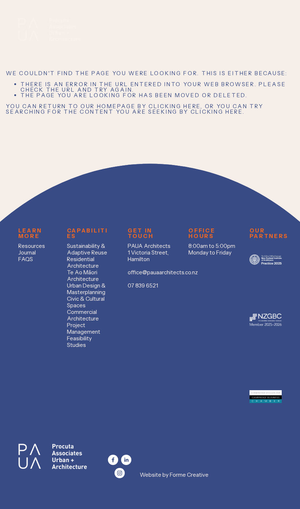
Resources (31, 246)
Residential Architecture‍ (83, 262)
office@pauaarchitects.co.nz (163, 272)
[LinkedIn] (126, 460)
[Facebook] (113, 460)
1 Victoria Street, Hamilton (148, 256)
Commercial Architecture (83, 315)
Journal (27, 252)
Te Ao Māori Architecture (83, 275)
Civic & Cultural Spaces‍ (86, 302)
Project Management (83, 328)
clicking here (174, 106)
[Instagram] (120, 473)
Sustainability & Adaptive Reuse (87, 249)
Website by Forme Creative (174, 475)
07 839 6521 (143, 285)
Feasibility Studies (79, 341)
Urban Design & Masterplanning (86, 289)
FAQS (25, 259)
